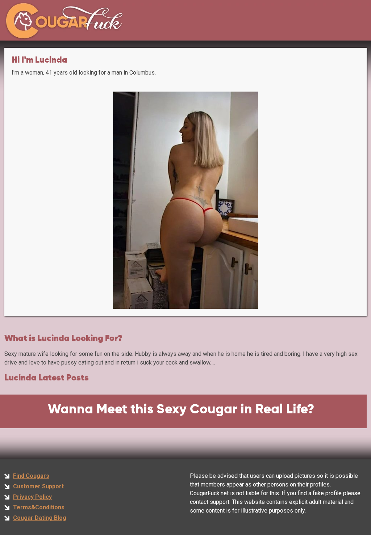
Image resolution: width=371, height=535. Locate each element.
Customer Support (38, 486)
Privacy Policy (32, 496)
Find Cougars (31, 475)
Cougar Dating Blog (39, 517)
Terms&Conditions (38, 507)
